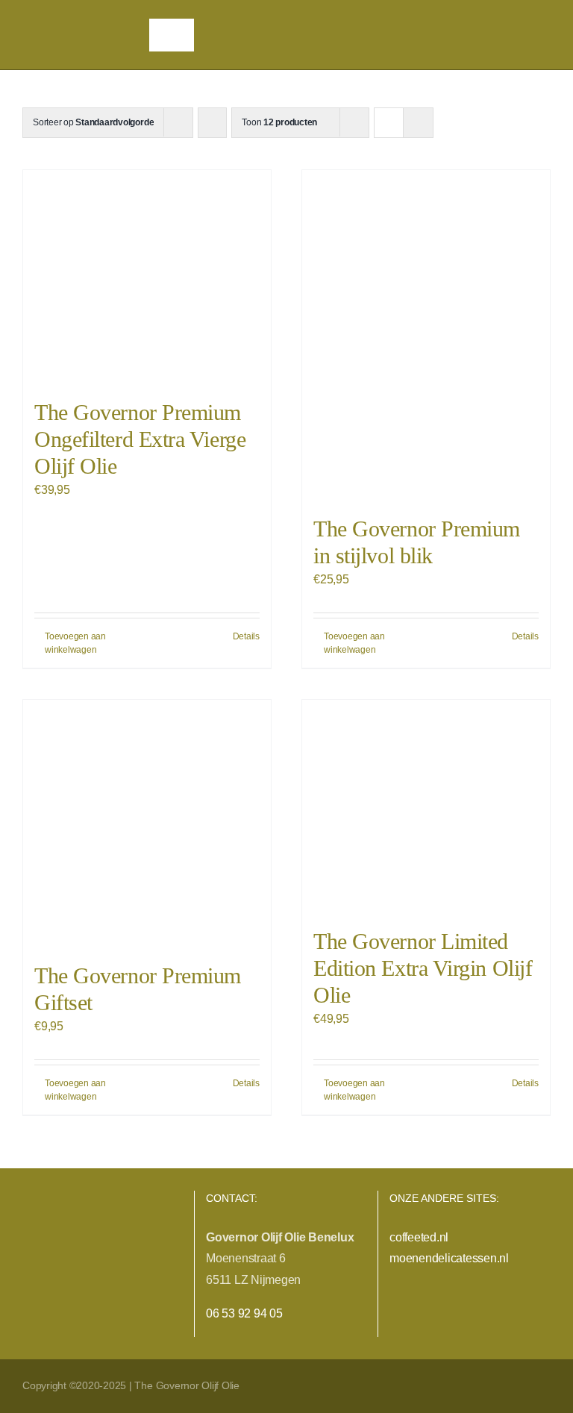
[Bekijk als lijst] (418, 122)
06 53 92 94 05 (244, 1313)
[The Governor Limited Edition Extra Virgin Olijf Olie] (426, 807)
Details (246, 636)
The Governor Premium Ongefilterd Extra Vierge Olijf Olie (139, 439)
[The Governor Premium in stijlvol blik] (426, 335)
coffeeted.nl (418, 1237)
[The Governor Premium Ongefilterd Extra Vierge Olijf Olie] (147, 277)
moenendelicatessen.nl (449, 1258)
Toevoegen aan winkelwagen (75, 643)
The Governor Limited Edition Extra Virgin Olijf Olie (422, 968)
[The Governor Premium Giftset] (147, 823)
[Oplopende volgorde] (212, 122)
